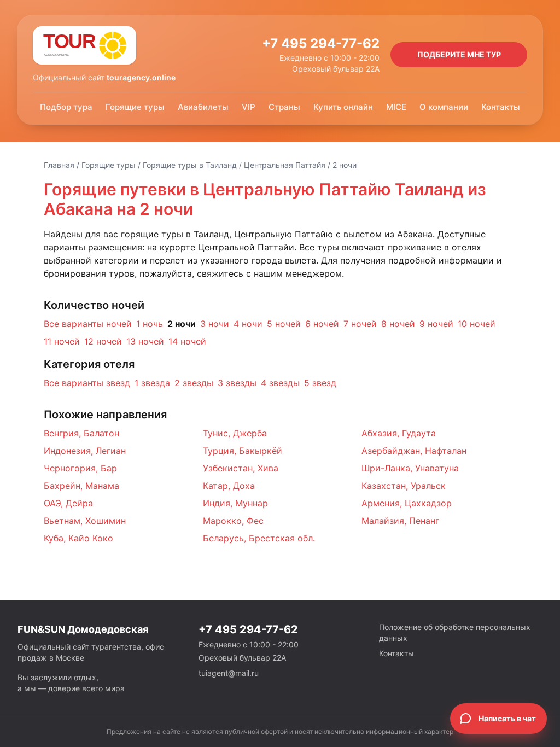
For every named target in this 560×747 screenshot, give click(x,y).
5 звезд (320, 382)
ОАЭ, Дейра (68, 503)
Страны (284, 107)
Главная (59, 165)
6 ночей (322, 323)
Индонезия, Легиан (85, 450)
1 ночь (149, 323)
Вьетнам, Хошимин (85, 520)
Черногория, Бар (80, 468)
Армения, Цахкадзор (406, 503)
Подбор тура (66, 107)
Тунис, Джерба (235, 433)
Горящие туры (135, 107)
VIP (248, 107)
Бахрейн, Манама (81, 485)
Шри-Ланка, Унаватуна (410, 468)
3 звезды (237, 382)
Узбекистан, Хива (240, 468)
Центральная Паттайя (284, 165)
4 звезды (280, 382)
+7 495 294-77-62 (321, 43)
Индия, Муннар (235, 503)
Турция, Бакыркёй (242, 450)
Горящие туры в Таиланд (190, 165)
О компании (443, 107)
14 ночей (187, 341)
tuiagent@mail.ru (229, 673)
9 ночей (436, 323)
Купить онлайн (343, 107)
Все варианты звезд (87, 382)
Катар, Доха (229, 485)
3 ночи (214, 323)
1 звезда (152, 382)
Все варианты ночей (88, 323)
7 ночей (360, 323)
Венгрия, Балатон (81, 433)
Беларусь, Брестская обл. (259, 538)
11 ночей (62, 341)
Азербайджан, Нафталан (413, 450)
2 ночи (181, 323)
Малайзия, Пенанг (400, 520)
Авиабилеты (203, 107)
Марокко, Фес (233, 520)
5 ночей (284, 323)
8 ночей (398, 323)
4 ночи (248, 323)
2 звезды (193, 382)
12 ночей (103, 341)
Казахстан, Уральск (403, 485)
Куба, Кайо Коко (78, 538)
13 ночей (145, 341)
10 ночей (476, 323)
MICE (396, 107)
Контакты (500, 107)
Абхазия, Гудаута (398, 433)
